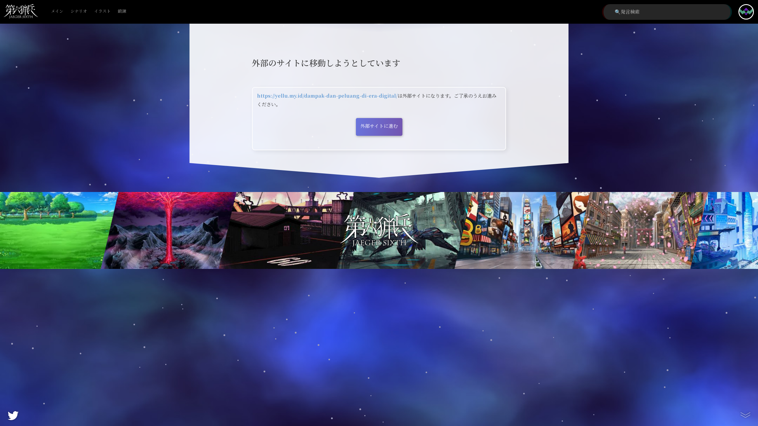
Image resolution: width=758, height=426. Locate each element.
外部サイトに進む (379, 126)
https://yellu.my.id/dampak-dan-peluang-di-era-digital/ (327, 96)
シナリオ (78, 11)
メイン (57, 11)
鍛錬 (122, 11)
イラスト (102, 11)
